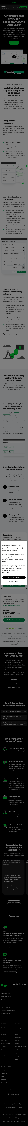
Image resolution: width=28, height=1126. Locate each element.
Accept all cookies (14, 577)
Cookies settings (14, 581)
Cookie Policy (13, 559)
